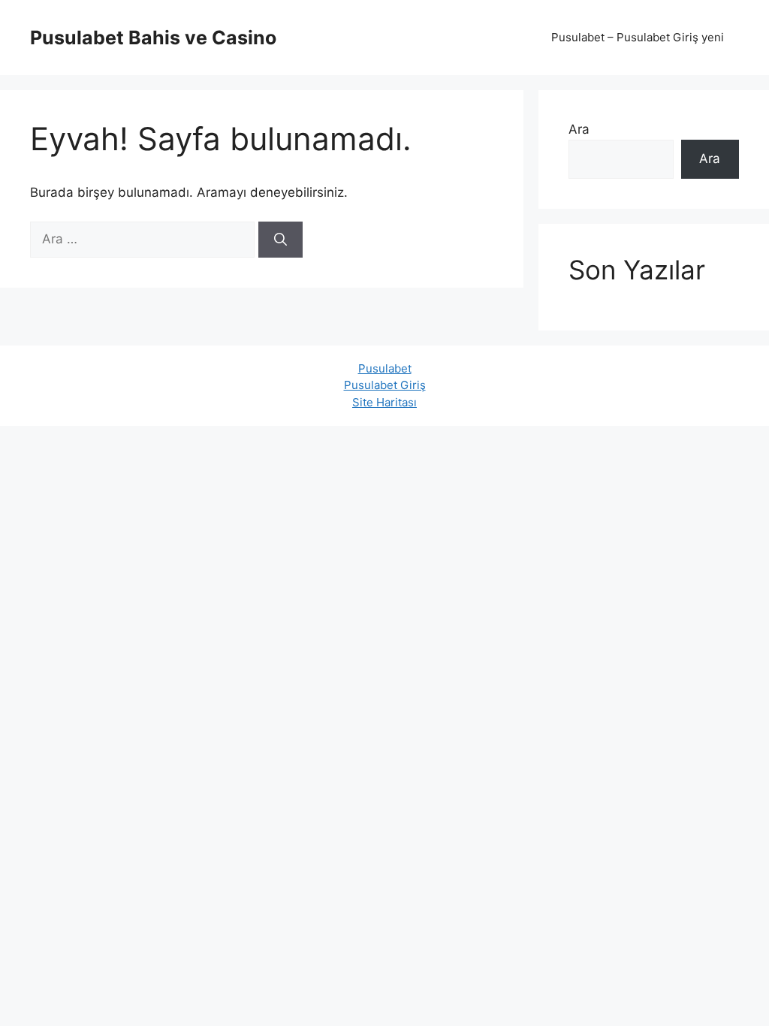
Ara (579, 129)
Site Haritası (384, 402)
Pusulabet (385, 368)
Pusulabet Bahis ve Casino (153, 37)
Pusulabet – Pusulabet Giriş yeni (637, 37)
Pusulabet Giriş (385, 385)
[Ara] (280, 240)
